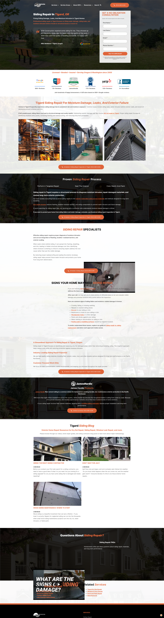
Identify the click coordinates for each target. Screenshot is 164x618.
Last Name (107, 30)
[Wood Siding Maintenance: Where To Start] (57, 494)
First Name (107, 23)
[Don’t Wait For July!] (106, 449)
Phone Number (108, 45)
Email (105, 38)
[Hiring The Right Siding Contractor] (57, 449)
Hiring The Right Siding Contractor (48, 463)
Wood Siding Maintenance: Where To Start (51, 508)
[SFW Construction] (39, 3)
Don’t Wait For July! (91, 463)
